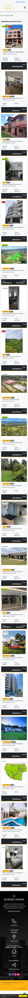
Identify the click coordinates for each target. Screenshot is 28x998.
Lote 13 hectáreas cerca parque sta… (12, 485)
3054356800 (14, 932)
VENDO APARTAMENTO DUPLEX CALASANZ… (13, 313)
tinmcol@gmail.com (14, 960)
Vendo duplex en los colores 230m (11, 528)
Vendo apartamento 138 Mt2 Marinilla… (13, 227)
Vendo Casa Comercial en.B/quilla (11, 184)
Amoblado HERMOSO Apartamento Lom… (13, 98)
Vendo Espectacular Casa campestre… (12, 141)
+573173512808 (14, 930)
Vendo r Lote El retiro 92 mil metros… (12, 442)
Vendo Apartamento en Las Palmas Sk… (12, 700)
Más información (10, 996)
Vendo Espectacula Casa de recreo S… (12, 829)
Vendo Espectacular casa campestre (12, 657)
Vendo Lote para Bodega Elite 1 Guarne (13, 270)
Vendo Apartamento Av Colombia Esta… (13, 872)
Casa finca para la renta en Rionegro (12, 743)
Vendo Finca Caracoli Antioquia (11, 356)
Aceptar (23, 995)
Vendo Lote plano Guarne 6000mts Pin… (13, 786)
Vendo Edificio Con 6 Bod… (14, 52)
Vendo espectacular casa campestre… (12, 571)
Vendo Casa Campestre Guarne (10, 399)
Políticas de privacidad (14, 911)
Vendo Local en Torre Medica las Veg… (12, 614)
